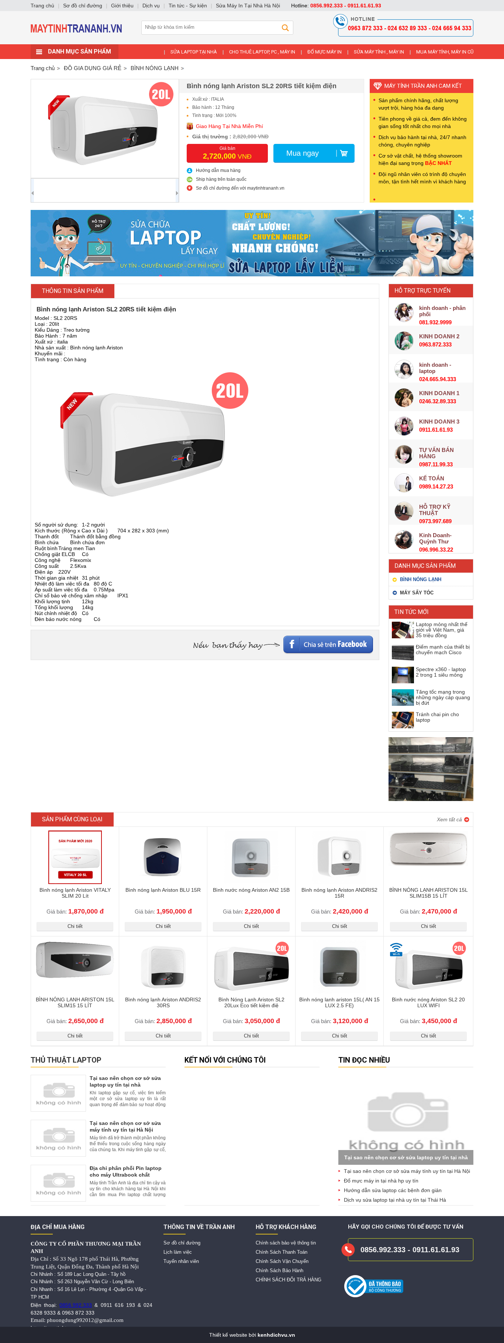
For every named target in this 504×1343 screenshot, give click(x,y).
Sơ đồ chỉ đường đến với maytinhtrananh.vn (240, 188)
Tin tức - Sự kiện (188, 5)
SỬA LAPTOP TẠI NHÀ (193, 52)
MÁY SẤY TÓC (417, 592)
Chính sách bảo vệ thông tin (286, 1243)
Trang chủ (43, 68)
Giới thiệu (122, 5)
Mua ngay (302, 153)
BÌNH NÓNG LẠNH (420, 579)
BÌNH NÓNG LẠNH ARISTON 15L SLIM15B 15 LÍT (428, 893)
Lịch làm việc (177, 1252)
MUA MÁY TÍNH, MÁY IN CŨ (444, 52)
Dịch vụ (151, 5)
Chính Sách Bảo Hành (279, 1270)
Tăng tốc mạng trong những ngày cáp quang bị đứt (443, 697)
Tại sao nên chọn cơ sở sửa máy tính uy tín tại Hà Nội (407, 1171)
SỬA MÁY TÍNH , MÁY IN (379, 52)
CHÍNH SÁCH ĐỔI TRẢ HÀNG (288, 1279)
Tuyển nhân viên (181, 1261)
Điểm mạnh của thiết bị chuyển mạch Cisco (443, 649)
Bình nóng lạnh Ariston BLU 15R (163, 890)
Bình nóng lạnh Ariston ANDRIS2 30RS (163, 1002)
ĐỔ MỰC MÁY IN (324, 52)
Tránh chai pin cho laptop (437, 717)
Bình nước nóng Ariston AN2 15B (251, 890)
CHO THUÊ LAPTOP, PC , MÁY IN (262, 52)
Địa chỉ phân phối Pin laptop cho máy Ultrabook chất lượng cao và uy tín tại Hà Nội (127, 1174)
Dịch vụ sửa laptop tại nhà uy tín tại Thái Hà (395, 1200)
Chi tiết (75, 926)
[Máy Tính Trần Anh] (252, 42)
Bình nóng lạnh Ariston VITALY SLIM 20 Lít (75, 893)
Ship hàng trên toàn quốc (221, 179)
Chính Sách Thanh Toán (281, 1252)
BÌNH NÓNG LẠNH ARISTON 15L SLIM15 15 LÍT (75, 1002)
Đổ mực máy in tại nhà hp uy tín (381, 1181)
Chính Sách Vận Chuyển (282, 1261)
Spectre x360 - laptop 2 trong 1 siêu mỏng (441, 672)
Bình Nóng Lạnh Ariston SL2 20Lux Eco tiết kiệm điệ (251, 1002)
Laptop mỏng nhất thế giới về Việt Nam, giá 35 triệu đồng (441, 629)
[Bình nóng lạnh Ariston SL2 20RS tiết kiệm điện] (105, 128)
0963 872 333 (78, 1313)
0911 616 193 (118, 1305)
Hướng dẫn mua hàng (218, 170)
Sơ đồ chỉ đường (181, 1243)
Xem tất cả (449, 819)
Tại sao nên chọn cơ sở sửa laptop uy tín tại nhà (406, 1157)
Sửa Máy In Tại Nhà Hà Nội (248, 5)
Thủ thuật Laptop (66, 1060)
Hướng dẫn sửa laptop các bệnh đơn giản (393, 1190)
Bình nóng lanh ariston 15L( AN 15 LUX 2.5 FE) (339, 1002)
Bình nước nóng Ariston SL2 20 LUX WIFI (428, 1002)
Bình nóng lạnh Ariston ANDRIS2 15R (339, 893)
